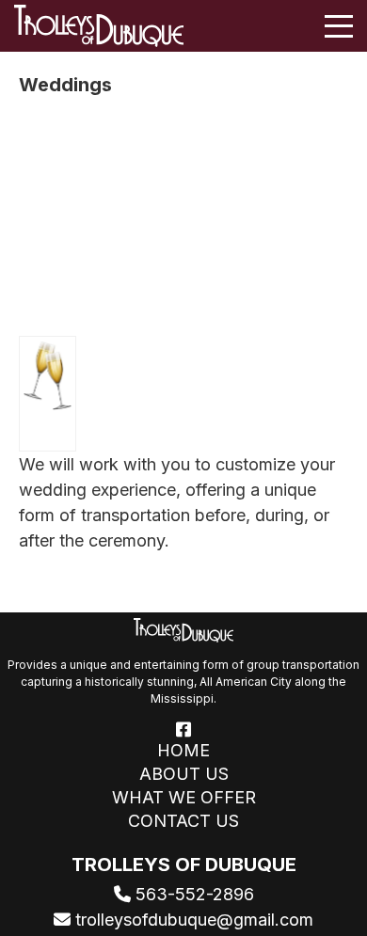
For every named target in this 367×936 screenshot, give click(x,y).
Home (183, 750)
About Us (184, 774)
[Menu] (339, 26)
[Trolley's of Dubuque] (99, 26)
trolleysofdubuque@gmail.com (192, 919)
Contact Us (183, 821)
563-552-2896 (192, 894)
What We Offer (184, 797)
